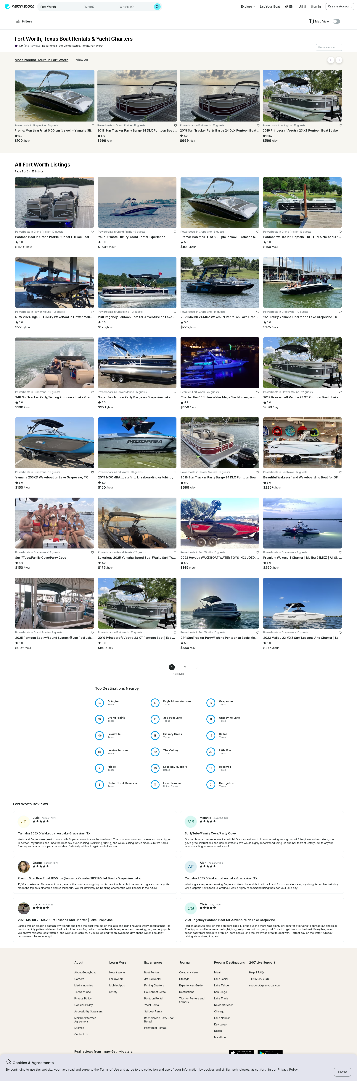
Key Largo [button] (220, 1024)
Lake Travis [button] (221, 998)
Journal (184, 962)
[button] (270, 6)
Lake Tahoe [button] (221, 985)
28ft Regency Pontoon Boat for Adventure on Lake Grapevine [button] (230, 920)
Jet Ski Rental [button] (152, 978)
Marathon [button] (220, 1037)
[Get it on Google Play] (270, 1054)
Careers (79, 978)
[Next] (339, 60)
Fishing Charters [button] (154, 985)
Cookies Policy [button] (83, 1004)
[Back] (330, 60)
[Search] (157, 6)
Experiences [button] (153, 962)
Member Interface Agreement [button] (85, 1019)
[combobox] (60, 6)
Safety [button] (113, 991)
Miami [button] (217, 972)
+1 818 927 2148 (259, 978)
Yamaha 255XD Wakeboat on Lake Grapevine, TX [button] (54, 833)
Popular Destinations (229, 962)
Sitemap (79, 1027)
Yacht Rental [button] (151, 1004)
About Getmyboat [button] (85, 972)
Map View (322, 21)
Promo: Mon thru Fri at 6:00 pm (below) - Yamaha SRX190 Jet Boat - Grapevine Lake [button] (79, 878)
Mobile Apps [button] (117, 985)
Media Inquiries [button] (83, 985)
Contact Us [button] (81, 1034)
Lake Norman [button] (222, 1017)
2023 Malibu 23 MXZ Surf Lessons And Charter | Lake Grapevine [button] (65, 920)
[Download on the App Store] (241, 1054)
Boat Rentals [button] (152, 972)
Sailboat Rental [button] (153, 1011)
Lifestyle (184, 978)
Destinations (186, 991)
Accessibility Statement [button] (88, 1011)
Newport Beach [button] (223, 1004)
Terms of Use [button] (109, 1069)
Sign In (316, 6)
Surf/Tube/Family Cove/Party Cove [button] (210, 833)
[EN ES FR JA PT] (289, 6)
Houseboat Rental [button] (155, 991)
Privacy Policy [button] (288, 1069)
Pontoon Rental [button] (153, 998)
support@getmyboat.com (264, 985)
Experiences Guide (191, 985)
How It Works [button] (117, 972)
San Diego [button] (220, 991)
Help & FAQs (256, 972)
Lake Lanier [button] (221, 978)
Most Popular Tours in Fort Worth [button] (41, 60)
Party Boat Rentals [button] (155, 1027)
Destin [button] (218, 1030)
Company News (189, 972)
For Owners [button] (116, 978)
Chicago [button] (219, 1011)
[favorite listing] (92, 125)
